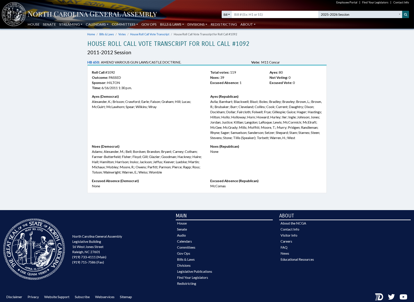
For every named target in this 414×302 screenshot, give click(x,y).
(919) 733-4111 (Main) (89, 257)
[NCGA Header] (92, 14)
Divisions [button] (196, 24)
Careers (286, 241)
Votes (122, 34)
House (33, 24)
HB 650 (93, 62)
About (246, 24)
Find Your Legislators (375, 2)
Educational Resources (297, 259)
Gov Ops (149, 24)
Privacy (33, 297)
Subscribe (82, 297)
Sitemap (126, 297)
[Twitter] (391, 297)
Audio (181, 235)
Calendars (184, 241)
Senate (49, 24)
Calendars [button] (96, 24)
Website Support (56, 297)
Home (91, 34)
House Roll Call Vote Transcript (149, 34)
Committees (186, 247)
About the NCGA (293, 223)
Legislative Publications (194, 271)
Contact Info (401, 2)
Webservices (104, 297)
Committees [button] (123, 24)
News (285, 253)
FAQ (284, 247)
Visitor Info (289, 235)
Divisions (184, 265)
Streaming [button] (69, 24)
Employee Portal (346, 2)
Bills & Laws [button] (170, 24)
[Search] (405, 14)
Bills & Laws (106, 34)
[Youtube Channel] (403, 297)
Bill (225, 14)
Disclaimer (14, 297)
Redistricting (224, 24)
